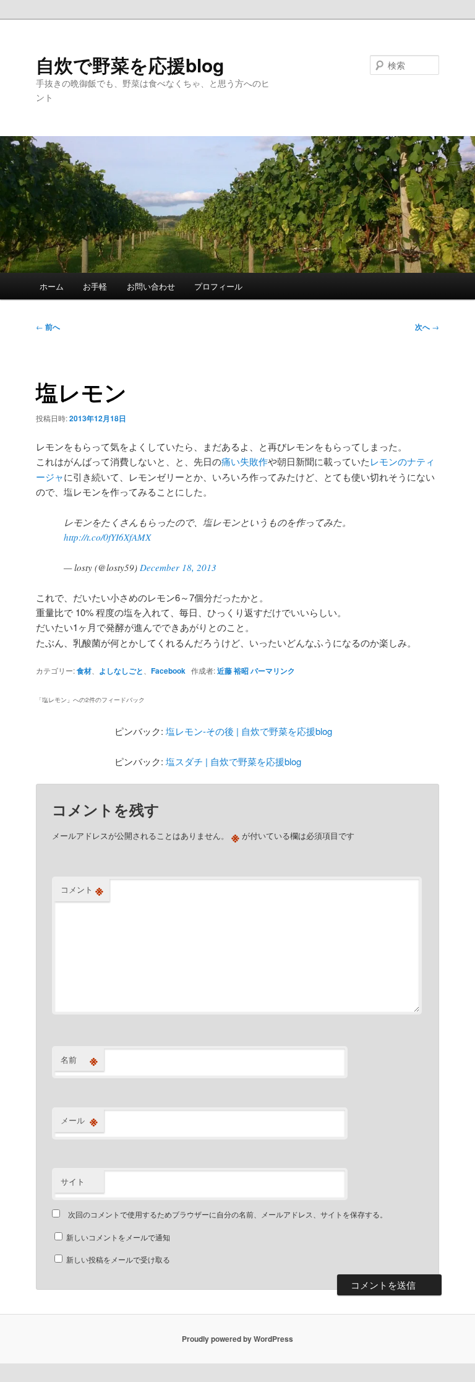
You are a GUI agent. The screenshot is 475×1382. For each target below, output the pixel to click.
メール (79, 1120)
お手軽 (95, 286)
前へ (48, 326)
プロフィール (218, 286)
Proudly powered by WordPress (237, 1338)
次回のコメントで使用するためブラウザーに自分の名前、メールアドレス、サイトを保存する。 (227, 1214)
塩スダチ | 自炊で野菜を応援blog (233, 761)
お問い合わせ (151, 286)
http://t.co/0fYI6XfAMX (107, 537)
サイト (73, 1181)
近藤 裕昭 (233, 670)
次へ (427, 326)
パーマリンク (272, 670)
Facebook (168, 670)
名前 (79, 1060)
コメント (82, 889)
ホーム (52, 286)
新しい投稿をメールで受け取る (118, 1259)
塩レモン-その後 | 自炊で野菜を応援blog (249, 730)
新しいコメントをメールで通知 (118, 1237)
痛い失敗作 (244, 461)
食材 (84, 670)
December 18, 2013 (178, 567)
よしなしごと (121, 670)
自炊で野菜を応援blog (130, 64)
